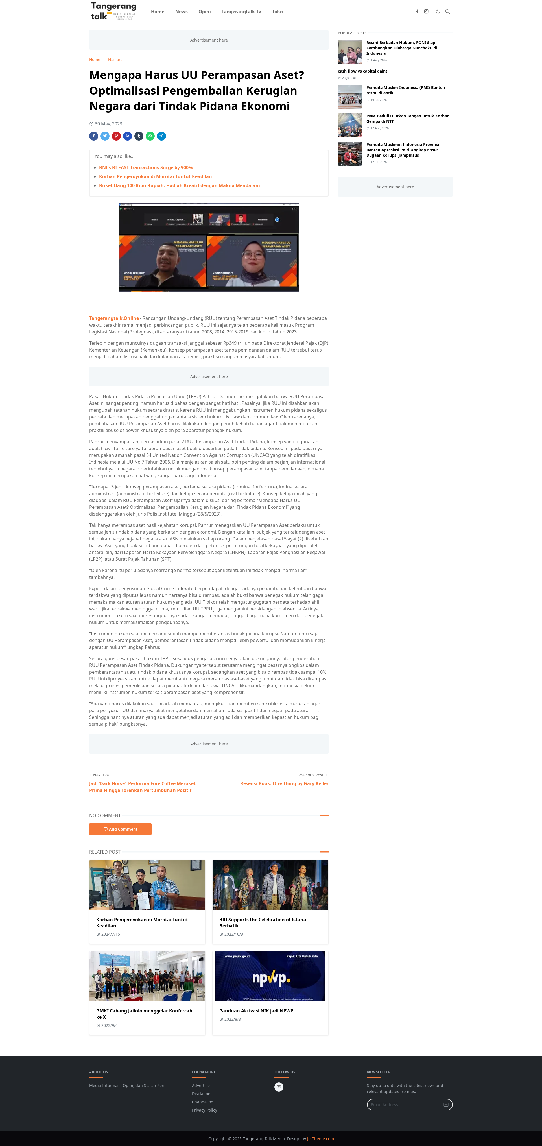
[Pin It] (116, 136)
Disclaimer (202, 1093)
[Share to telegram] (161, 136)
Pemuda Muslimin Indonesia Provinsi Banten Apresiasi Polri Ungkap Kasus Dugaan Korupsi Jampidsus (402, 150)
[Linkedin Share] (127, 136)
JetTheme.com (320, 1138)
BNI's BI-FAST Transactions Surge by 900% (146, 167)
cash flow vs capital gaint (362, 71)
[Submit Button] (446, 1104)
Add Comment (123, 829)
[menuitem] (158, 11)
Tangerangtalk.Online (114, 318)
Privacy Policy (204, 1110)
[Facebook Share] (93, 136)
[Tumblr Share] (138, 136)
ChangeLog (202, 1101)
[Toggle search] (448, 11)
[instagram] (426, 11)
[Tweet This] (105, 136)
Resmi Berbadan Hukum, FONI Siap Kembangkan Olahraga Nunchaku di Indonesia (401, 48)
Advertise (201, 1085)
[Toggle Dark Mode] (438, 11)
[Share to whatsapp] (150, 136)
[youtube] (278, 1087)
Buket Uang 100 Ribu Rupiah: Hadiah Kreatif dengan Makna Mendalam (179, 185)
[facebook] (417, 11)
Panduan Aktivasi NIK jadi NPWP (256, 1011)
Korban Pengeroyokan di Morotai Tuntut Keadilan (155, 176)
